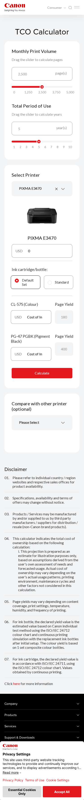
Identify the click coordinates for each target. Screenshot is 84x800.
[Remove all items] (56, 189)
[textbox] (42, 422)
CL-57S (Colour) (24, 304)
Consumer (54, 7)
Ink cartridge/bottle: (30, 269)
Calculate (42, 373)
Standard (62, 282)
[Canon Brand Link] (14, 7)
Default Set (28, 282)
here (16, 683)
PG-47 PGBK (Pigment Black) (30, 339)
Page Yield (64, 304)
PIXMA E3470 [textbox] (30, 188)
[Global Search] (70, 8)
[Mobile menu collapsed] (77, 7)
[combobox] (42, 188)
